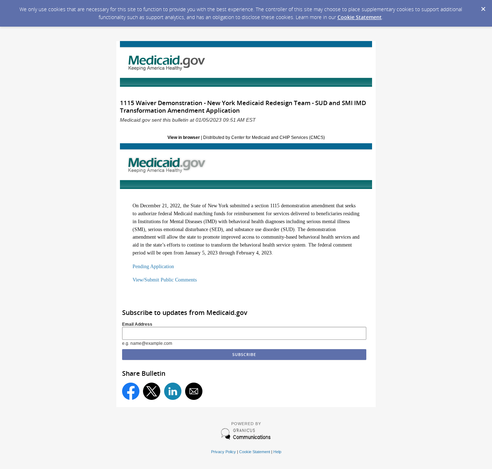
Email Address (137, 324)
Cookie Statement (359, 17)
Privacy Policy (223, 452)
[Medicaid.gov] (246, 166)
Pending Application (153, 266)
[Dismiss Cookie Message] (483, 7)
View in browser (183, 137)
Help (277, 452)
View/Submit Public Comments (165, 280)
